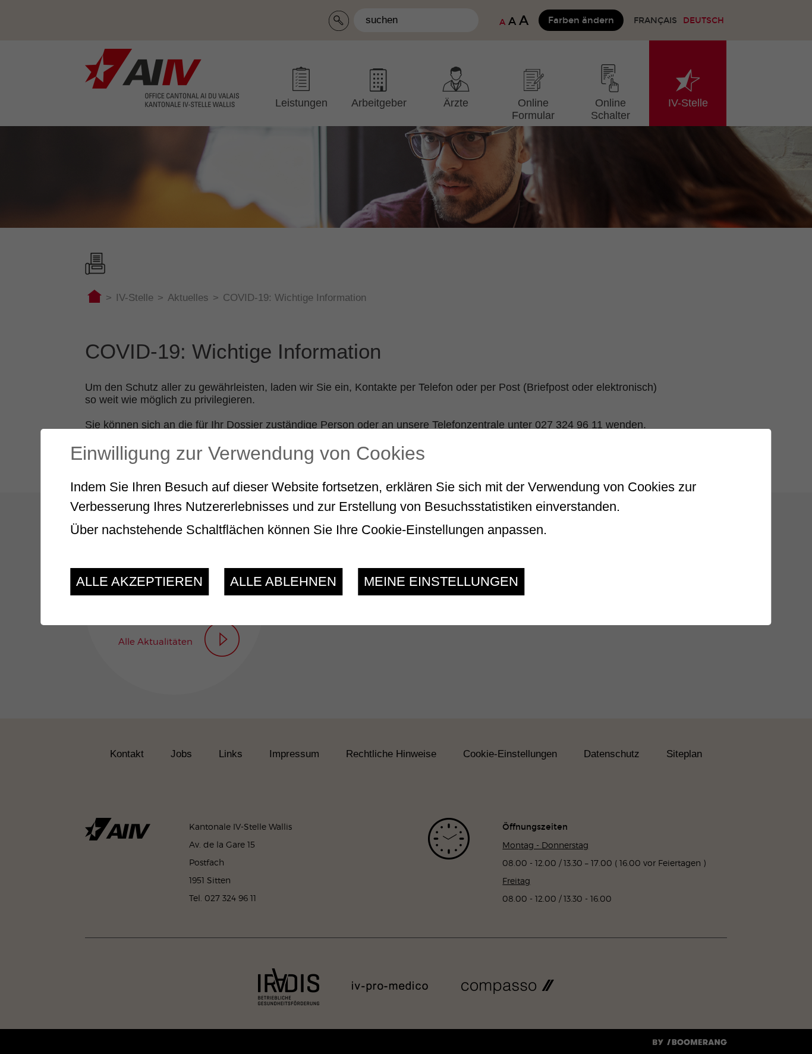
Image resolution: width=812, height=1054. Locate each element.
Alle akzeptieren (139, 581)
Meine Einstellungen (441, 581)
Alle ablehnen (283, 581)
